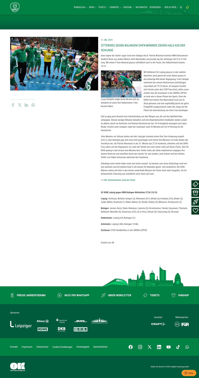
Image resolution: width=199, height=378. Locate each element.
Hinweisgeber (82, 346)
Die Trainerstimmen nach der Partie (119, 180)
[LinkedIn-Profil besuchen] (159, 347)
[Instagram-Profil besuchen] (140, 347)
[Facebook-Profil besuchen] (131, 347)
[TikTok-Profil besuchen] (178, 347)
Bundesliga (79, 7)
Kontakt (14, 346)
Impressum (27, 346)
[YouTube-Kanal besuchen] (169, 347)
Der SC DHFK (170, 7)
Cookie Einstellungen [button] (62, 346)
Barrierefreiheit (100, 346)
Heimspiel (114, 7)
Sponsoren (155, 7)
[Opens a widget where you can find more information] (188, 373)
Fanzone (127, 7)
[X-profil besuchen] (150, 347)
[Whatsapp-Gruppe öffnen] (187, 347)
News (91, 7)
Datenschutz (42, 346)
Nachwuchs (141, 7)
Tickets (102, 7)
